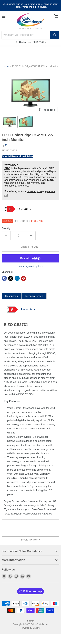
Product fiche (28, 309)
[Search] (54, 35)
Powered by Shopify (30, 628)
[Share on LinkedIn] (17, 278)
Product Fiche (25, 209)
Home (5, 66)
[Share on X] (10, 278)
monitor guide (34, 191)
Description (11, 296)
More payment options (30, 266)
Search (30, 620)
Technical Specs (34, 296)
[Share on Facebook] (4, 278)
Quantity (6, 228)
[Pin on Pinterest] (23, 278)
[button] (9, 122)
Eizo (7, 145)
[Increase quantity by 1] (31, 235)
